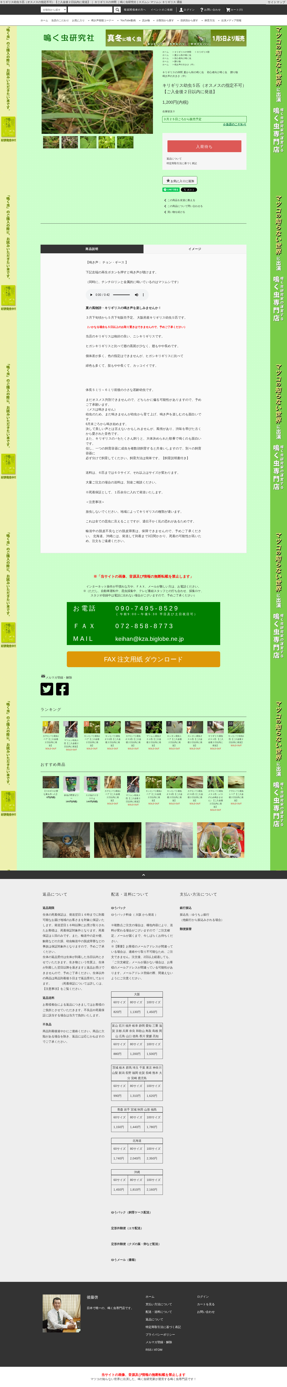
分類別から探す (165, 20)
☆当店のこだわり (234, 124)
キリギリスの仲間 (182, 52)
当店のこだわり (60, 20)
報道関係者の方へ (135, 9)
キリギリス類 (203, 52)
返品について (174, 158)
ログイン (189, 9)
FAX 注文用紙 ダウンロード (143, 659)
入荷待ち (204, 146)
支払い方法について (159, 1304)
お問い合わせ (212, 9)
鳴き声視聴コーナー (102, 20)
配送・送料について (159, 1311)
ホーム (44, 20)
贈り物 (177, 61)
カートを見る (206, 1304)
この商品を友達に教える (181, 200)
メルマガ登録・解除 (59, 677)
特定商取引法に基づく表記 (182, 163)
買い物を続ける (176, 212)
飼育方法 (210, 20)
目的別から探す (189, 20)
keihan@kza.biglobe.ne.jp (149, 639)
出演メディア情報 (231, 20)
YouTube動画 (128, 20)
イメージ (194, 249)
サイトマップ (276, 2)
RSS (148, 1349)
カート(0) (237, 9)
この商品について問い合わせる (185, 206)
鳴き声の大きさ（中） (184, 64)
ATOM (158, 1349)
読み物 (146, 20)
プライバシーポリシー (160, 1334)
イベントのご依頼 (162, 9)
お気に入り (78, 20)
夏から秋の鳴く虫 (182, 55)
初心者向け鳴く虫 (182, 58)
